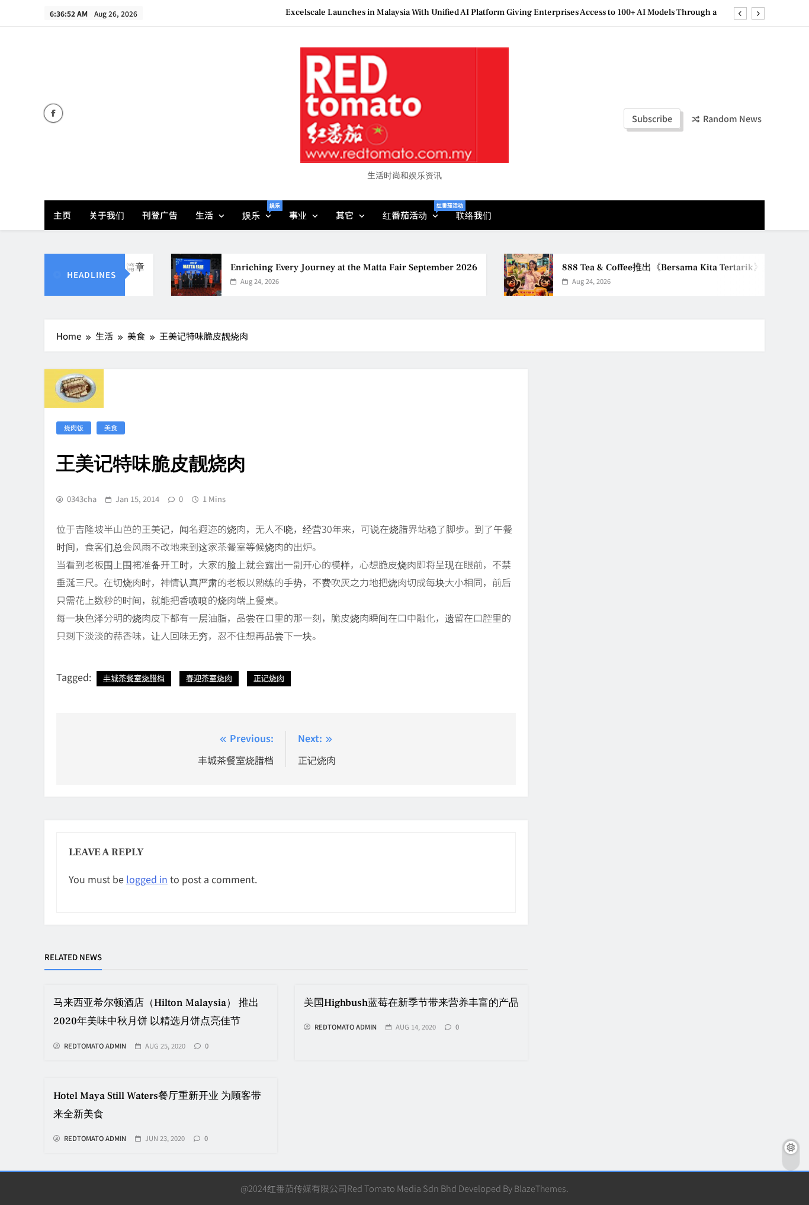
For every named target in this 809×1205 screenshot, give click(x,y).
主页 (62, 215)
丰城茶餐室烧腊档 (134, 677)
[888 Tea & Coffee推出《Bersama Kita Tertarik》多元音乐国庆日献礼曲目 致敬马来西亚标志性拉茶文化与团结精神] (512, 275)
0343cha (82, 499)
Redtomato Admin (95, 1046)
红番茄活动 (415, 211)
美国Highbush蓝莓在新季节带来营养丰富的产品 (411, 1002)
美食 (110, 427)
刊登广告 (160, 215)
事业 (298, 215)
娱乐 (261, 211)
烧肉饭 (74, 427)
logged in (147, 879)
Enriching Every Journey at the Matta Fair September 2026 (337, 267)
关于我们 (106, 215)
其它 (345, 215)
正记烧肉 (268, 677)
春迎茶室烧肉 (209, 677)
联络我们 (474, 215)
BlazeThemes (540, 1188)
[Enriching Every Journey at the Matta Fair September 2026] (180, 275)
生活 (204, 215)
